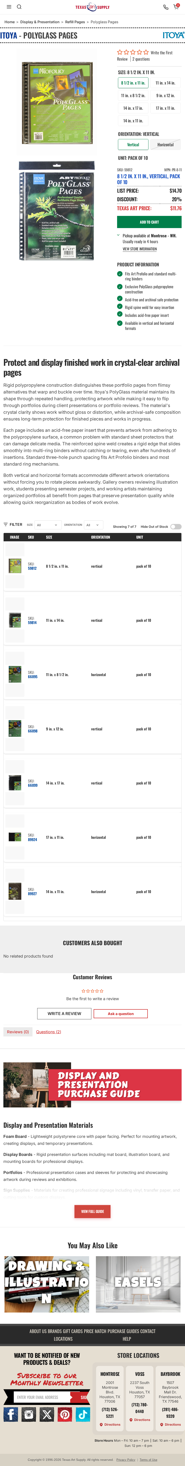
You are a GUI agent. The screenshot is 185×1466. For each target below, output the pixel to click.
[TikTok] (83, 1420)
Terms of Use (148, 1459)
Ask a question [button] (121, 1013)
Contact (147, 1331)
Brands (55, 1331)
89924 (32, 839)
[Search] (19, 7)
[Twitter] (46, 1420)
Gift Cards (73, 1331)
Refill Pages (75, 22)
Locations (63, 1338)
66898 (32, 731)
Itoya (8, 35)
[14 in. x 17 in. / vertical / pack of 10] (14, 783)
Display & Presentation (40, 22)
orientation (73, 524)
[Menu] (9, 7)
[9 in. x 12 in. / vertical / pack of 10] (14, 729)
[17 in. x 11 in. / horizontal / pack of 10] (14, 837)
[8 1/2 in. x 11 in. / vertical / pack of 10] (14, 566)
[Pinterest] (65, 1420)
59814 (32, 622)
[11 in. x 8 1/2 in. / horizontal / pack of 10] (14, 675)
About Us (38, 1331)
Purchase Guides (123, 1331)
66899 (32, 785)
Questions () (48, 1031)
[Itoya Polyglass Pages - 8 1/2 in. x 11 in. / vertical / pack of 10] (56, 101)
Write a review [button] (64, 1013)
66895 (32, 676)
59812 (32, 568)
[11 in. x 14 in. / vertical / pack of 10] (14, 620)
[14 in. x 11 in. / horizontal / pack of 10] (14, 892)
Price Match (95, 1331)
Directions (112, 1424)
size (30, 524)
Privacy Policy (125, 1459)
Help (127, 1338)
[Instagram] (28, 1420)
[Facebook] (10, 1420)
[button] (134, 52)
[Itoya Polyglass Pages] (56, 211)
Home (10, 22)
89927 (32, 893)
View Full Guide (92, 1211)
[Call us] (165, 7)
